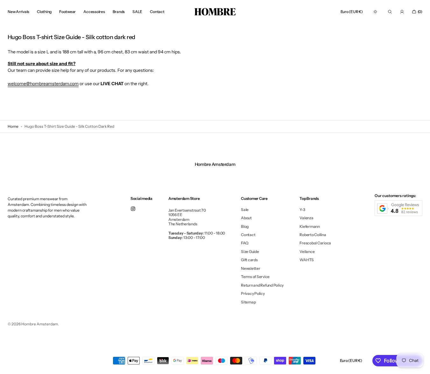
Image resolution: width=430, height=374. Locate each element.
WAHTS (307, 259)
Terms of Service (255, 276)
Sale (245, 209)
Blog (245, 226)
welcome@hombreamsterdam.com (43, 83)
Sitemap (248, 302)
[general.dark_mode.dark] (375, 12)
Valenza (306, 217)
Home (13, 126)
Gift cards (249, 259)
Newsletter (250, 268)
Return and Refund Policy (262, 285)
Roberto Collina (313, 234)
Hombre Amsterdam (39, 324)
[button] (352, 12)
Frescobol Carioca (315, 243)
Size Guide (250, 251)
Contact (248, 234)
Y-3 (302, 209)
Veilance (307, 251)
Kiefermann (310, 226)
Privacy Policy (253, 293)
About (246, 217)
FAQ (244, 243)
